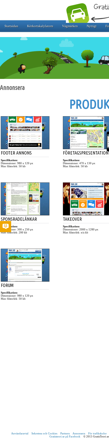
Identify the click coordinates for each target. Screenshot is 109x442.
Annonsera (78, 433)
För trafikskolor (97, 433)
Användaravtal (19, 433)
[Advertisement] (54, 373)
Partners (65, 433)
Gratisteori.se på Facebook (64, 436)
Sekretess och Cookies (44, 433)
